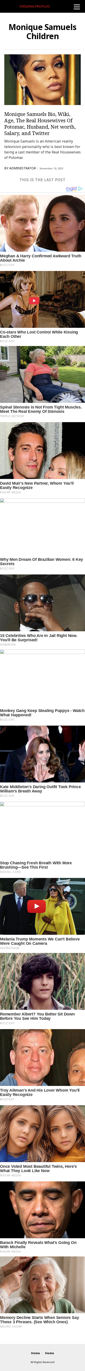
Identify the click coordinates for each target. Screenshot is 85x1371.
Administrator (22, 168)
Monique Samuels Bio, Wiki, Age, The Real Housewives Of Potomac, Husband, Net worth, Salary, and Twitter (40, 123)
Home (35, 1353)
